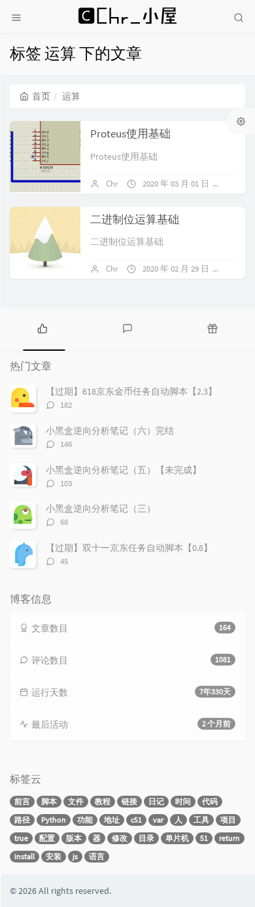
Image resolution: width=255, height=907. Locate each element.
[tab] (42, 327)
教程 (102, 801)
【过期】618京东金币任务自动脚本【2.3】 (131, 391)
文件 (76, 801)
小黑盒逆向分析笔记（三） (101, 508)
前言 (22, 801)
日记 (156, 801)
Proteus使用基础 (130, 133)
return (229, 838)
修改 (120, 838)
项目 (228, 820)
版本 (74, 838)
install (24, 856)
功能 (85, 820)
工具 (201, 820)
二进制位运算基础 (134, 219)
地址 (112, 820)
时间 (183, 801)
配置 (47, 838)
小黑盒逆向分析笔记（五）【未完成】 (123, 470)
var (158, 820)
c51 (136, 820)
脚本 (49, 801)
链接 (129, 801)
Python (53, 820)
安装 (53, 856)
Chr (112, 183)
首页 (41, 96)
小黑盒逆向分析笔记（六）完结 (110, 430)
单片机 (177, 838)
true (21, 838)
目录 (146, 838)
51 (204, 838)
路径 (22, 820)
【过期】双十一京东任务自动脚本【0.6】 (129, 548)
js (75, 856)
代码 (210, 801)
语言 (97, 856)
